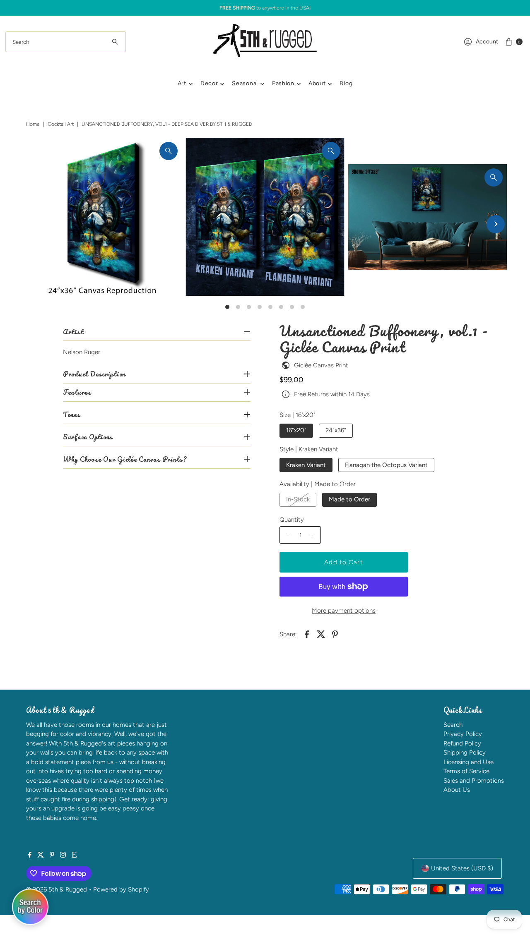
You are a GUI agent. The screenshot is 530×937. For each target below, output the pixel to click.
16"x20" (296, 430)
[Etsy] (74, 855)
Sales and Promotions (473, 780)
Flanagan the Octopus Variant (386, 465)
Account (487, 41)
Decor (209, 83)
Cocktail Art (61, 124)
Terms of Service (466, 771)
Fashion (283, 83)
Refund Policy (462, 743)
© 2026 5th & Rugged (56, 889)
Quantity (291, 519)
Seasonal (245, 83)
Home (33, 124)
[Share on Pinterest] (335, 634)
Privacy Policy (462, 734)
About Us (456, 789)
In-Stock (298, 499)
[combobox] (65, 41)
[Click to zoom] (168, 151)
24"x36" (335, 430)
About (317, 83)
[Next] (496, 224)
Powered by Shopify (121, 889)
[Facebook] (29, 855)
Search (453, 725)
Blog (346, 83)
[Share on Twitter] (321, 634)
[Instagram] (63, 855)
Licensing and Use (468, 762)
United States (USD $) (462, 868)
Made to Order (349, 499)
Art (182, 83)
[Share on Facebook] (307, 634)
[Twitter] (40, 855)
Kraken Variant (306, 465)
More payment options (344, 610)
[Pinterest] (52, 855)
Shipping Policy (464, 752)
